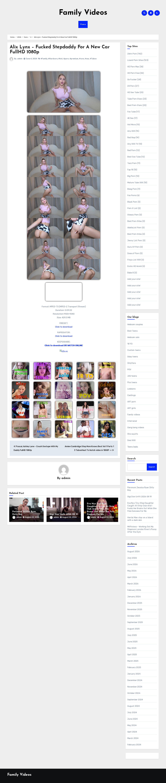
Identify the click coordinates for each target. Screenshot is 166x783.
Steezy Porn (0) (134, 215)
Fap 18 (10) (132, 170)
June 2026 (132, 564)
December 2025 (134, 603)
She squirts (132, 434)
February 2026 (134, 590)
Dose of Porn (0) (135, 253)
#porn (66, 59)
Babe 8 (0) (132, 273)
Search (131, 459)
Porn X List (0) (134, 208)
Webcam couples (135, 324)
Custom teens (133, 350)
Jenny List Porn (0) (136, 240)
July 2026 (132, 558)
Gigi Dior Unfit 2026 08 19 (64, 514)
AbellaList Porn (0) (136, 227)
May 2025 (131, 648)
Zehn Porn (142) (134, 54)
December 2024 (134, 680)
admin (19, 59)
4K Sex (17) (132, 118)
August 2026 (133, 551)
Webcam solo (133, 337)
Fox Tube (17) (133, 112)
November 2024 (134, 687)
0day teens (132, 356)
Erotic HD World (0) (136, 266)
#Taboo (93, 59)
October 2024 (133, 693)
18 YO (130, 344)
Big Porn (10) (133, 176)
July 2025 (132, 635)
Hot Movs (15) (133, 124)
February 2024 (134, 745)
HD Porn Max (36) (135, 66)
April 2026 (132, 577)
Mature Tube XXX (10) (137, 182)
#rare (81, 59)
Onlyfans (131, 363)
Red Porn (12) (133, 150)
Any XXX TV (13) (134, 144)
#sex (87, 59)
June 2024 (132, 719)
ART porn (131, 402)
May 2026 (132, 571)
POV (129, 369)
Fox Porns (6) (133, 195)
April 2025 (132, 654)
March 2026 (133, 584)
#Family (44, 59)
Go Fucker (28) (134, 79)
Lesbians (131, 389)
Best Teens (132, 331)
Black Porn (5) (133, 202)
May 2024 (132, 725)
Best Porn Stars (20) (136, 105)
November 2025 (134, 609)
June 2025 (132, 641)
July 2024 (132, 712)
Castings (131, 395)
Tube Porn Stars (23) (137, 99)
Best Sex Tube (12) (136, 157)
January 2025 (133, 674)
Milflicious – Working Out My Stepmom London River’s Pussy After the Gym (142, 529)
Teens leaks (132, 447)
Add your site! (133, 279)
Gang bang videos (135, 427)
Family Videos (83, 13)
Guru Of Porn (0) (135, 247)
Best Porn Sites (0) (136, 221)
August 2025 (133, 629)
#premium (74, 59)
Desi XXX (131, 440)
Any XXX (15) (133, 131)
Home (83, 24)
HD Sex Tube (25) (135, 92)
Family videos (133, 414)
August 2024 (133, 706)
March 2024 (133, 738)
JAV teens (132, 376)
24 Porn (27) (133, 86)
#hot (60, 59)
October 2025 (133, 616)
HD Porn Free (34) (135, 73)
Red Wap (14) (133, 137)
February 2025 (134, 667)
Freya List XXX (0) (135, 260)
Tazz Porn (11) (133, 163)
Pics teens (132, 382)
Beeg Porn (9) (133, 189)
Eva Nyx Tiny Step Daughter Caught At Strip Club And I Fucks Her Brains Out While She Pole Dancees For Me (100, 509)
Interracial (132, 421)
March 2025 (132, 661)
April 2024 (132, 732)
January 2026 (134, 596)
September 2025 (135, 622)
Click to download (63, 327)
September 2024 (135, 699)
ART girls (131, 408)
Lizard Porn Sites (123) (137, 60)
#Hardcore (52, 59)
